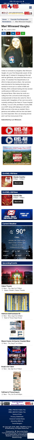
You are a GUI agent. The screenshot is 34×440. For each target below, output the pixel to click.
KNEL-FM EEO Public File (17, 410)
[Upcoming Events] (17, 275)
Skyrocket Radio (22, 431)
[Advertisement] (17, 13)
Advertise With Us (17, 421)
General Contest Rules (17, 419)
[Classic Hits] (6, 200)
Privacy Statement (17, 416)
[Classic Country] (6, 181)
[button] (30, 7)
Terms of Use (17, 414)
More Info (18, 183)
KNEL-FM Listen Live (16, 1)
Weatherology (17, 437)
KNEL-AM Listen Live (10, 3)
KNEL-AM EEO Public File (17, 412)
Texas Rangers (25, 3)
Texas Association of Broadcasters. (17, 434)
